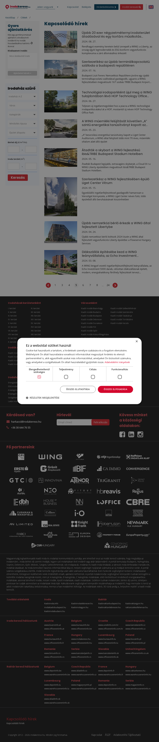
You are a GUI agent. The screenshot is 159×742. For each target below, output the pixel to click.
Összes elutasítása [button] (78, 389)
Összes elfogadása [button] (115, 389)
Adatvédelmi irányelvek (117, 362)
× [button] (136, 341)
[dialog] (79, 371)
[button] (42, 398)
